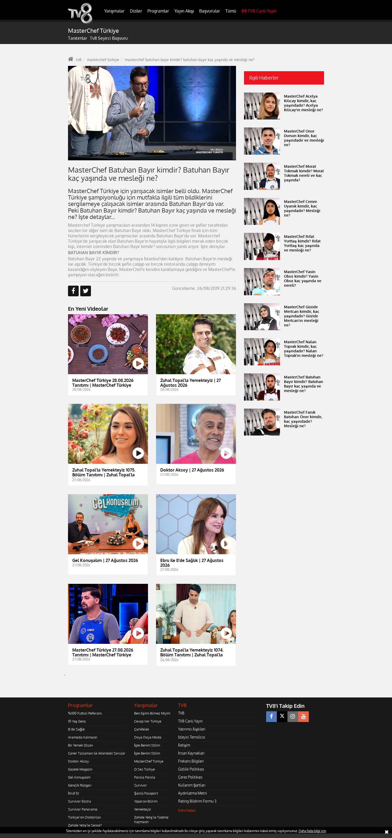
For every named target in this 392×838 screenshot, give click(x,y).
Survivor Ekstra (79, 801)
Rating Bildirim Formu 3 (197, 801)
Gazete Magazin (80, 769)
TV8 (181, 713)
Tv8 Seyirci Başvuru (109, 38)
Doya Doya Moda (147, 737)
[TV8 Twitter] (282, 716)
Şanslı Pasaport (146, 793)
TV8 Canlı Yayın (262, 11)
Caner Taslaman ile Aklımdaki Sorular (96, 753)
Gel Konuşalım (79, 777)
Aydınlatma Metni (192, 793)
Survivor (140, 785)
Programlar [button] (158, 11)
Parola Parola (144, 777)
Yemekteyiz (142, 809)
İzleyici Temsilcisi (191, 737)
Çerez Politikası (190, 777)
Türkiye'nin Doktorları (84, 817)
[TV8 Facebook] (271, 716)
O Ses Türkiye (144, 769)
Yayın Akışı (184, 11)
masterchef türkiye (103, 59)
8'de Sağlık (76, 729)
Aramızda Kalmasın (82, 737)
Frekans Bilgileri (191, 761)
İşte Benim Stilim (147, 745)
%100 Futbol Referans (85, 713)
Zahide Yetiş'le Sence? (85, 825)
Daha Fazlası (187, 810)
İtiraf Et (73, 793)
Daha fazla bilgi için (312, 831)
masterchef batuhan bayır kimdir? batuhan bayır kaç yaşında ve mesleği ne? (189, 59)
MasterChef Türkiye (148, 761)
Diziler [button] (136, 11)
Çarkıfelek (141, 729)
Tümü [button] (230, 11)
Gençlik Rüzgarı (79, 785)
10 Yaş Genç (77, 721)
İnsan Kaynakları (191, 753)
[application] (152, 113)
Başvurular (209, 11)
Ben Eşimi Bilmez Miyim (152, 713)
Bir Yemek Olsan (80, 745)
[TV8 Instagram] (292, 716)
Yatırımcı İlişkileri (191, 729)
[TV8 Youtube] (303, 716)
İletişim (184, 745)
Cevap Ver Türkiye (147, 721)
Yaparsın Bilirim (145, 801)
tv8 (78, 59)
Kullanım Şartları (191, 785)
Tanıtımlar (77, 38)
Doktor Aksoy (78, 761)
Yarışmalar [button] (114, 11)
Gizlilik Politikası (191, 769)
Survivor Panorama (82, 809)
